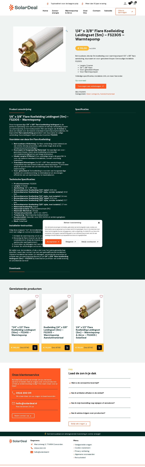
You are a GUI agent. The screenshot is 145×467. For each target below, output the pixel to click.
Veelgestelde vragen (83, 444)
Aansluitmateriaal (107, 94)
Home (45, 11)
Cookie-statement (82, 448)
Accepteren (52, 242)
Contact (96, 11)
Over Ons (85, 12)
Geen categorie (92, 94)
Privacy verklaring (82, 451)
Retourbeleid (80, 457)
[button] (99, 223)
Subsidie (108, 11)
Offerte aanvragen (122, 11)
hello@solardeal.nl (26, 403)
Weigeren (69, 242)
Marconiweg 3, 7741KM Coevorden (48, 444)
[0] (134, 4)
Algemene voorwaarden (85, 454)
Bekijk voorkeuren (89, 242)
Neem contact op (21, 415)
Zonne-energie (55, 12)
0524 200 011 (23, 392)
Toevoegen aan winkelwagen (89, 86)
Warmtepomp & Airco (71, 12)
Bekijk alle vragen (78, 424)
